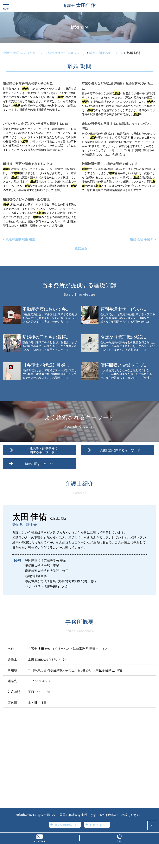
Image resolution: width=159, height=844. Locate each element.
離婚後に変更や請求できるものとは (28, 163)
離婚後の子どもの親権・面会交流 (26, 199)
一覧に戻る (79, 248)
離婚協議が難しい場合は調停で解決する (110, 163)
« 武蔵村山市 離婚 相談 (19, 239)
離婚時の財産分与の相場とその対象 (28, 83)
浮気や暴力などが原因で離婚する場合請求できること (117, 85)
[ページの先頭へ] (152, 825)
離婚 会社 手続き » (143, 239)
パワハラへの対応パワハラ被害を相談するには (35, 123)
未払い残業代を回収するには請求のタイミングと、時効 (117, 125)
